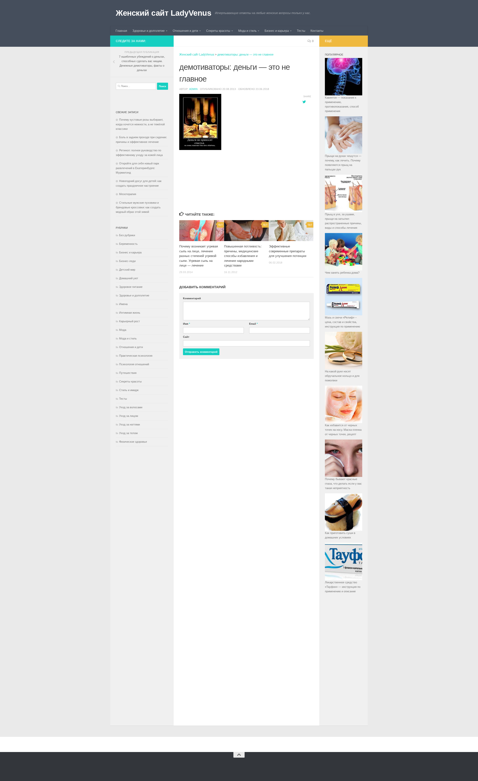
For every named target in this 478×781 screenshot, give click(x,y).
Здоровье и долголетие (148, 30)
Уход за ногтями (129, 424)
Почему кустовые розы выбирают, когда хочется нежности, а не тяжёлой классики (140, 124)
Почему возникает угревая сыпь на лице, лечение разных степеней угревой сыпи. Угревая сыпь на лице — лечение (198, 256)
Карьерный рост (129, 321)
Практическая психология (135, 355)
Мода (122, 329)
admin (193, 89)
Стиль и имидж (129, 390)
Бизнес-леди (127, 261)
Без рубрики (127, 235)
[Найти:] (136, 86)
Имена (123, 304)
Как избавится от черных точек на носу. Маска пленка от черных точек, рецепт (343, 430)
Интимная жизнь (129, 312)
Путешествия (127, 372)
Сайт (186, 336)
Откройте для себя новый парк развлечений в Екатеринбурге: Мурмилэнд (137, 168)
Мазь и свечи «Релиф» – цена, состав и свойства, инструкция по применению (342, 322)
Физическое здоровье (133, 441)
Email (253, 323)
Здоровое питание (130, 286)
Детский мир (127, 269)
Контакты (317, 30)
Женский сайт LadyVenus (163, 13)
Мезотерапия (127, 194)
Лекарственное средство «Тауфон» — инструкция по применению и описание (342, 587)
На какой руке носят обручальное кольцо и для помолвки (342, 376)
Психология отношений (134, 364)
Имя (186, 323)
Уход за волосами (130, 407)
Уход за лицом (128, 415)
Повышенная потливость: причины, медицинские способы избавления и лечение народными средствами (243, 256)
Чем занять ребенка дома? (342, 272)
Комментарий (192, 298)
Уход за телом (128, 433)
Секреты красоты (218, 30)
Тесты (301, 30)
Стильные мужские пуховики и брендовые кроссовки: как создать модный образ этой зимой (138, 207)
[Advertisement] (237, 181)
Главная (121, 30)
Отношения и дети (185, 30)
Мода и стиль (247, 30)
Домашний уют (128, 278)
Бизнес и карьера (277, 30)
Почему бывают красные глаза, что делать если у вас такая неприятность (343, 483)
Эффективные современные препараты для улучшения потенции (287, 251)
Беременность (128, 243)
